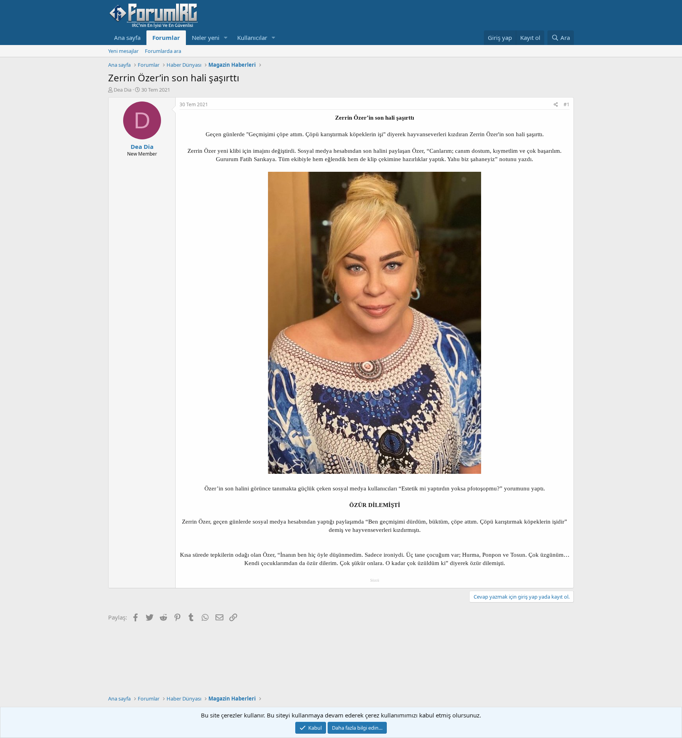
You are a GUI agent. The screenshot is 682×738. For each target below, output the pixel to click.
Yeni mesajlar (123, 50)
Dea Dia (122, 89)
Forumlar (166, 37)
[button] (225, 37)
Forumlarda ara (163, 50)
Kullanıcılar (252, 37)
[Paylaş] (556, 104)
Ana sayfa (127, 37)
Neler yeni (205, 37)
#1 (567, 104)
